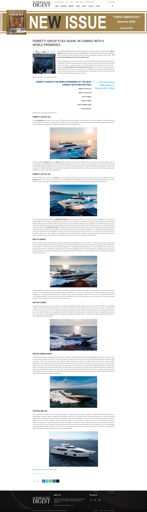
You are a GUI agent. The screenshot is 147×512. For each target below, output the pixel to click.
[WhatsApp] (50, 481)
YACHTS (84, 6)
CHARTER (90, 6)
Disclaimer (95, 510)
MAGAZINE (63, 6)
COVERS (98, 6)
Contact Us (112, 510)
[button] (112, 6)
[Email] (57, 481)
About (67, 2)
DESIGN (78, 6)
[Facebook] (108, 2)
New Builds (39, 37)
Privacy (101, 510)
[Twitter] (47, 481)
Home (56, 6)
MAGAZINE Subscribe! (90, 2)
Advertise (72, 2)
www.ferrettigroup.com (39, 473)
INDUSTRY (71, 6)
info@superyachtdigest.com (67, 505)
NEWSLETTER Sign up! (79, 2)
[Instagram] (111, 2)
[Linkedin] (113, 2)
